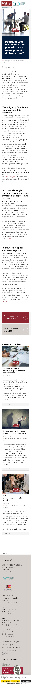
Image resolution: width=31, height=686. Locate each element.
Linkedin (3, 653)
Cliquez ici (10, 238)
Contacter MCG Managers (10, 642)
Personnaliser (26, 681)
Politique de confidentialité (11, 647)
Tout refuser (15, 681)
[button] (29, 4)
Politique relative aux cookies (11, 650)
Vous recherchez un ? (11, 317)
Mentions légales (7, 645)
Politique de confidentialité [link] (14, 683)
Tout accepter (6, 681)
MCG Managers (10, 177)
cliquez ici (6, 301)
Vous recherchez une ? (11, 330)
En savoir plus (7, 404)
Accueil (3, 60)
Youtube (6, 653)
